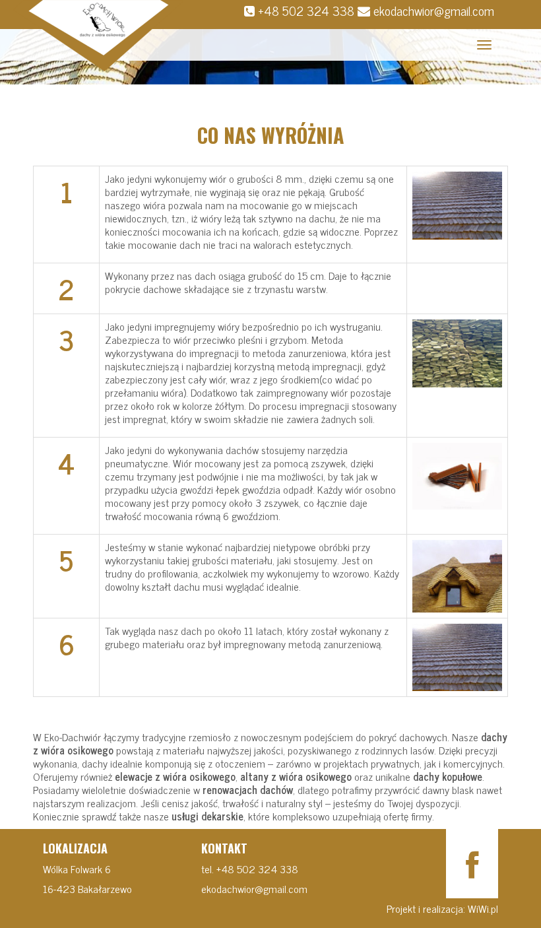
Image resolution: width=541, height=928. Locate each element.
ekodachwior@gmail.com (433, 10)
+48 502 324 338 (306, 10)
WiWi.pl (481, 908)
